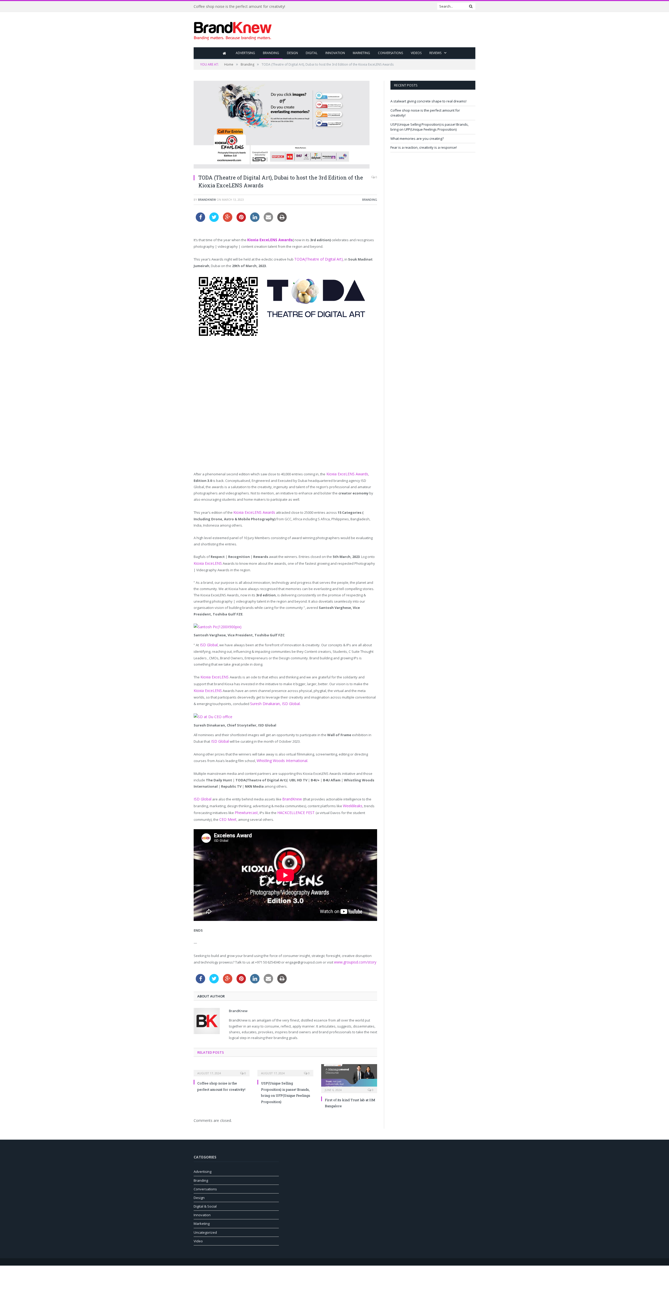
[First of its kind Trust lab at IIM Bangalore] (349, 1068)
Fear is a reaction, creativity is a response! (423, 147)
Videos (416, 53)
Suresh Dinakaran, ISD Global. (255, 698)
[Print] (282, 220)
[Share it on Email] (268, 220)
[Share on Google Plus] (227, 220)
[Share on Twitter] (214, 220)
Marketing (361, 53)
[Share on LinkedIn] (254, 220)
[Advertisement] (380, 30)
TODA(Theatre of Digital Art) (315, 258)
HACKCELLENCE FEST (292, 804)
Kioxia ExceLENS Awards (268, 239)
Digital (312, 53)
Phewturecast (246, 804)
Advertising (245, 53)
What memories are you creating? (417, 138)
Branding (271, 53)
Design (292, 53)
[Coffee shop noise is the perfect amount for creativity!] (222, 1060)
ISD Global (207, 641)
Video (198, 1231)
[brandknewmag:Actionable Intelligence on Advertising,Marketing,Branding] (233, 29)
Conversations (390, 53)
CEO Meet (227, 811)
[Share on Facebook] (200, 220)
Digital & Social (205, 1197)
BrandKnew (207, 199)
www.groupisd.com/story (353, 953)
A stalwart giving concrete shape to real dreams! (428, 101)
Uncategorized (205, 1223)
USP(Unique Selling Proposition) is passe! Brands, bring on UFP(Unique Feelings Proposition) (429, 127)
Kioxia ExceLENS (206, 560)
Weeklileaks (352, 798)
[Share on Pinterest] (241, 220)
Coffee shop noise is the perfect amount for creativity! (239, 6)
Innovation (335, 53)
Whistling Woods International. (281, 754)
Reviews (435, 53)
